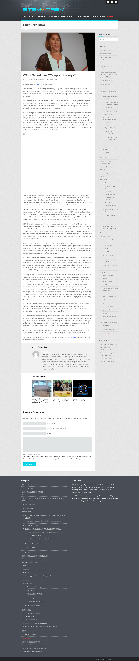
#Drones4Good (105, 50)
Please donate (104, 333)
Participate (103, 179)
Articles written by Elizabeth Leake (32, 491)
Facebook (112, 2)
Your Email (56, 428)
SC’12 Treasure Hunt (109, 285)
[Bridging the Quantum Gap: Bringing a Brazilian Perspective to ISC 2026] (41, 388)
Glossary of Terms (108, 329)
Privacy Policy (104, 158)
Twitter (108, 2)
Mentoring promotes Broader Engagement (38, 576)
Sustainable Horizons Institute (31, 559)
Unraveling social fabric (110, 322)
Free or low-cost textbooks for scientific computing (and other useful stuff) (108, 74)
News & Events (104, 88)
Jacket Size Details (105, 85)
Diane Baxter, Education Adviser (32, 652)
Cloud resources (108, 80)
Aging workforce (108, 310)
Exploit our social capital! (34, 594)
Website (50, 433)
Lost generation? (108, 306)
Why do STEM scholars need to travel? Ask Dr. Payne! (110, 296)
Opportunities (107, 236)
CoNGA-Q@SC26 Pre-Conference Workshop (81, 400)
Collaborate (103, 233)
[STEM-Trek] (43, 9)
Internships (108, 245)
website (73, 337)
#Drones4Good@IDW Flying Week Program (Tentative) (111, 104)
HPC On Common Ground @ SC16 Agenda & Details (110, 125)
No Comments (53, 79)
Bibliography (106, 326)
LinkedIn (116, 2)
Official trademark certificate (31, 641)
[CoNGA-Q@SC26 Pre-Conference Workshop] (82, 388)
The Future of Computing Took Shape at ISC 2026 (61, 400)
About (102, 303)
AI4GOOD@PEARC (105, 54)
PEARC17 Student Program (33, 613)
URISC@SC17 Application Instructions (36, 623)
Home (102, 176)
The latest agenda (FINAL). (108, 173)
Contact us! (103, 63)
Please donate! (107, 281)
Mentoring (103, 223)
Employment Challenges (34, 587)
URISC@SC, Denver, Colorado (34, 544)
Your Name (51, 423)
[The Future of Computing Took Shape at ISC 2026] (62, 388)
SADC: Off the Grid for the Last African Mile (35, 555)
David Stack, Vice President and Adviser (110, 197)
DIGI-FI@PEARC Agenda (110, 111)
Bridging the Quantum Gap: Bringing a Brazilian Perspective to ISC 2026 (40, 401)
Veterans (105, 313)
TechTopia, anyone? (109, 255)
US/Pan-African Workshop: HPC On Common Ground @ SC (110, 117)
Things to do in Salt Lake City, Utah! (112, 139)
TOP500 (39, 84)
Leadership (106, 183)
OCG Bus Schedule (35, 535)
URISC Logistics (109, 153)
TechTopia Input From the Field (36, 601)
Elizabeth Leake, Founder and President (110, 188)
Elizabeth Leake (40, 79)
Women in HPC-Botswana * (33, 605)
